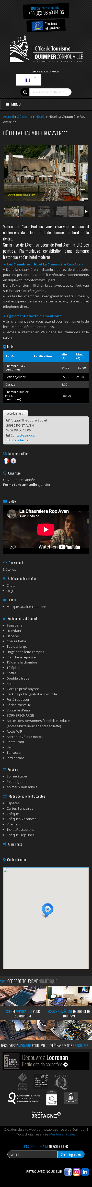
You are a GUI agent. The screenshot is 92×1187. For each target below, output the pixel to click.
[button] (46, 910)
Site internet (20, 440)
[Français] (28, 80)
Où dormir (24, 116)
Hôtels (40, 116)
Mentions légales (62, 1134)
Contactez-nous (22, 435)
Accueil (8, 116)
